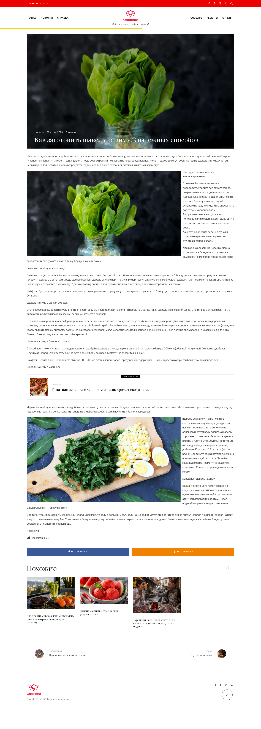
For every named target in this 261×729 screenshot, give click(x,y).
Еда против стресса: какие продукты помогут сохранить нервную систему (50, 619)
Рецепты (212, 17)
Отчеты (227, 17)
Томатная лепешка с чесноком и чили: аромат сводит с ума (102, 389)
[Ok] (214, 3)
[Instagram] (220, 3)
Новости (47, 17)
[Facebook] (208, 3)
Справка (63, 17)
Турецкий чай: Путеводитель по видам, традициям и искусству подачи (154, 623)
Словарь (196, 17)
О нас (32, 17)
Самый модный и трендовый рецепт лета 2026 (99, 612)
